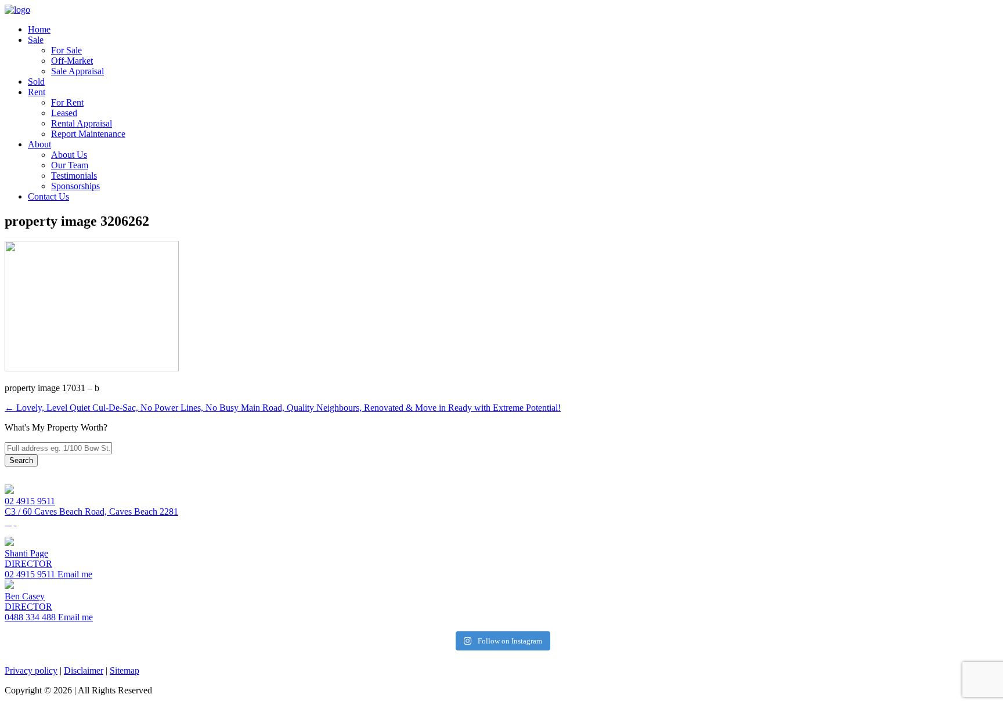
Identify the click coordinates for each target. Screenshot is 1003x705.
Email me (73, 574)
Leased (64, 113)
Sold (36, 81)
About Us (69, 155)
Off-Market (72, 61)
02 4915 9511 (30, 501)
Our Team (69, 165)
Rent (36, 92)
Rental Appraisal (81, 123)
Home (39, 29)
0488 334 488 (30, 617)
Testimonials (74, 175)
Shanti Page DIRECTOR (28, 558)
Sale (36, 40)
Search (21, 460)
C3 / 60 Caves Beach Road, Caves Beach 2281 (91, 511)
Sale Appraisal (77, 71)
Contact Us (48, 196)
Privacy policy (31, 670)
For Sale (66, 50)
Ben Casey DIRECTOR (28, 601)
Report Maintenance (88, 134)
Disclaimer (83, 670)
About (39, 144)
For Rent (67, 102)
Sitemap (124, 670)
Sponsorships (75, 186)
